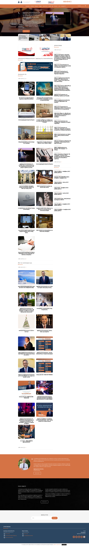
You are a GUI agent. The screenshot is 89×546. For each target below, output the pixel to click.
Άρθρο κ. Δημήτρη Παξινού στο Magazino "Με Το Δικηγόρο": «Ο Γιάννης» (60, 148)
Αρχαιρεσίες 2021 (63, 6)
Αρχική (24, 6)
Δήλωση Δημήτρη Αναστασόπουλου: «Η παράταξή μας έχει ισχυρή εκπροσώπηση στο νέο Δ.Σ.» (26, 354)
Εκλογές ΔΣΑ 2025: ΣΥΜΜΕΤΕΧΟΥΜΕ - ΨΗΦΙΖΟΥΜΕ (26, 397)
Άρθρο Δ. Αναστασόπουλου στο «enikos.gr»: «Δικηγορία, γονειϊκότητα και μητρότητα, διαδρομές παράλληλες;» (62, 129)
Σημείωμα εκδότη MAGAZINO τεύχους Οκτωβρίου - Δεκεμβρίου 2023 (61, 177)
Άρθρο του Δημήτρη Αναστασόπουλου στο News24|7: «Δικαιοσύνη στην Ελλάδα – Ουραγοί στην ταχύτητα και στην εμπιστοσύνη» (62, 79)
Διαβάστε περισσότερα (57, 544)
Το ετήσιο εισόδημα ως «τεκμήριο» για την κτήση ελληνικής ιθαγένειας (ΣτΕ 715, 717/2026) (44, 121)
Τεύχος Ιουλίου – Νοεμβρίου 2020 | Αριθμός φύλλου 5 (61, 188)
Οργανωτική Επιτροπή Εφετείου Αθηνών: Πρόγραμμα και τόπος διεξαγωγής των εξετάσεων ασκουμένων (26, 253)
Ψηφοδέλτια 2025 (45, 6)
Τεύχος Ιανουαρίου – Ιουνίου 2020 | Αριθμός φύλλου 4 (61, 194)
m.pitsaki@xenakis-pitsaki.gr (28, 535)
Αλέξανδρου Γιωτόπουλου (34, 19)
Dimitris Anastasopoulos (9, 537)
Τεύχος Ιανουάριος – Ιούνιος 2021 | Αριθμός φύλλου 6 (61, 183)
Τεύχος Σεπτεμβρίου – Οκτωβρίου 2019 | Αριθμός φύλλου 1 (62, 210)
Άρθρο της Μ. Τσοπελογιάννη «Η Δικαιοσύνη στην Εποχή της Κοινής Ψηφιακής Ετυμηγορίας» (61, 72)
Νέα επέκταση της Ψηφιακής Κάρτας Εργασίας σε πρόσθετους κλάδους (26, 98)
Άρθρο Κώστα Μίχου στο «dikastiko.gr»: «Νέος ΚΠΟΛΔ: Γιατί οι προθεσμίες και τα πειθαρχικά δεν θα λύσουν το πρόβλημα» (62, 115)
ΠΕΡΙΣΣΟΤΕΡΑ (26, 31)
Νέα (52, 6)
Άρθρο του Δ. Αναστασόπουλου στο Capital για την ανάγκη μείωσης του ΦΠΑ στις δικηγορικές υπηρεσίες (62, 66)
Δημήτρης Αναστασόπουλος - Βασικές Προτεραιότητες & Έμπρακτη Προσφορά (44, 353)
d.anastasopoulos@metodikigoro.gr (11, 535)
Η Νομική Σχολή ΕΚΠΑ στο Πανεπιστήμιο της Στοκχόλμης (26, 142)
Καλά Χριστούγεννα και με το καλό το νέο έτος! (26, 331)
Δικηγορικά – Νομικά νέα (29, 96)
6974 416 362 (26, 533)
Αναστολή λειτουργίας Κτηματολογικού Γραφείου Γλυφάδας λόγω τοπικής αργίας (26, 231)
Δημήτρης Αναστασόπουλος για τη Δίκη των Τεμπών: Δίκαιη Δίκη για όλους (44, 287)
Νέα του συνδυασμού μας (28, 307)
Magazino (49, 6)
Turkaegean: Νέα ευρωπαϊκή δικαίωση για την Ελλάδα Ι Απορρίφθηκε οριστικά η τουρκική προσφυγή (44, 99)
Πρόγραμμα (36, 6)
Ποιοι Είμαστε (28, 6)
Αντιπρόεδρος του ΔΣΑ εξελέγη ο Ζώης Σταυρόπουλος (44, 309)
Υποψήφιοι (40, 6)
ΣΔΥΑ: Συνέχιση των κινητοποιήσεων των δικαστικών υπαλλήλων (44, 231)
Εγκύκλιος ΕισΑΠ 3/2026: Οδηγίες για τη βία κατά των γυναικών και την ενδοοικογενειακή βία (44, 209)
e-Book (59, 6)
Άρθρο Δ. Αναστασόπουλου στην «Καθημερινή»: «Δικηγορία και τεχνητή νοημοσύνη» (62, 122)
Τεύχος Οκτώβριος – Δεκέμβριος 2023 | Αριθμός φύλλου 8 (62, 172)
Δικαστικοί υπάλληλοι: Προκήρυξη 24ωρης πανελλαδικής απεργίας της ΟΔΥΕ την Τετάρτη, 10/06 (26, 187)
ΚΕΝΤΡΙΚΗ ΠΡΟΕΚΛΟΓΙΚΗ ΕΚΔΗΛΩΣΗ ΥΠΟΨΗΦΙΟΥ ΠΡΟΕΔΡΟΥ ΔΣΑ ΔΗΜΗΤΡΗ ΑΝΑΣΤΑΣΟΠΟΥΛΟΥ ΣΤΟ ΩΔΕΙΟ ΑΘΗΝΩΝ (44, 398)
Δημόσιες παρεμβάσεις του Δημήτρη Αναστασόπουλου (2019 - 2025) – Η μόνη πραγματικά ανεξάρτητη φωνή (44, 420)
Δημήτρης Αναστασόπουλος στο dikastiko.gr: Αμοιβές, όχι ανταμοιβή (61, 95)
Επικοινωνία (55, 6)
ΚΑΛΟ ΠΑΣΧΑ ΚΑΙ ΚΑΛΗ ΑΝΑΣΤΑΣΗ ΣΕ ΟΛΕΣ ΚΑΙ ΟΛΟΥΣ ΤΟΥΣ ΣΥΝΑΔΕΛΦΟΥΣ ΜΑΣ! (26, 287)
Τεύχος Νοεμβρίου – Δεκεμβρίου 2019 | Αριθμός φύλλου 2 (62, 205)
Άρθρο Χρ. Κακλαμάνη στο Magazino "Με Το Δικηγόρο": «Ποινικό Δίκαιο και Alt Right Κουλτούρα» (62, 142)
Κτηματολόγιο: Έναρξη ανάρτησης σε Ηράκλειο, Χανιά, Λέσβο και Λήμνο (44, 142)
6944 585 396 (8, 533)
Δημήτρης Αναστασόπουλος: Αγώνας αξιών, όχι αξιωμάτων (44, 331)
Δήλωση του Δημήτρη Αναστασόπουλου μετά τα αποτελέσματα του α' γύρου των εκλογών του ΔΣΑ (26, 376)
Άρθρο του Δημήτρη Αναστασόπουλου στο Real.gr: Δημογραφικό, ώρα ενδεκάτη (62, 101)
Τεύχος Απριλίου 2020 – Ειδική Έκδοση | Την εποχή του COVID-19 (62, 199)
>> (26, 78)
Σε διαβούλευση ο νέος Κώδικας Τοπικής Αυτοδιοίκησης (26, 209)
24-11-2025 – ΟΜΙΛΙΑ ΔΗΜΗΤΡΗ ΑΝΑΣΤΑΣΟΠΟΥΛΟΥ (26, 441)
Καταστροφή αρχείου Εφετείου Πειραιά (26, 120)
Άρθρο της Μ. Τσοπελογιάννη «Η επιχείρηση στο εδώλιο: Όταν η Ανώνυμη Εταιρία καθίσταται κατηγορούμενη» (62, 108)
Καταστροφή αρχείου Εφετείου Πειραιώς (44, 164)
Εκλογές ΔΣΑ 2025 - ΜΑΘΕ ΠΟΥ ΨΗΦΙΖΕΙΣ (44, 374)
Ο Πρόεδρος (32, 6)
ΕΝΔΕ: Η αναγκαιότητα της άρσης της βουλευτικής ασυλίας (44, 187)
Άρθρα (60, 53)
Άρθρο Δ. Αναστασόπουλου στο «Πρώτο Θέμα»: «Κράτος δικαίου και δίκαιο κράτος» (62, 135)
